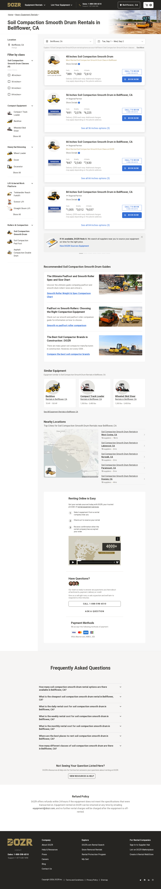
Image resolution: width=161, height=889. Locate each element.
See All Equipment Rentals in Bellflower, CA (61, 412)
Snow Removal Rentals (92, 849)
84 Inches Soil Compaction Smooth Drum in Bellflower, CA (99, 191)
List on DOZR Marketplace (141, 849)
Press (44, 854)
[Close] (142, 237)
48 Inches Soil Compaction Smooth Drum (89, 56)
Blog (44, 864)
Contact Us (47, 869)
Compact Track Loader (92, 397)
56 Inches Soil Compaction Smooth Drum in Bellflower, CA (99, 94)
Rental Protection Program (94, 854)
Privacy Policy (92, 880)
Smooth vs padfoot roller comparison (66, 325)
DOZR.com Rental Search (93, 845)
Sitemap (104, 880)
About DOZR (47, 845)
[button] (21, 65)
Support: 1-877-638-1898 (90, 6)
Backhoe (56, 397)
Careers (45, 859)
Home (10, 14)
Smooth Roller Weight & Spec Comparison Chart (69, 295)
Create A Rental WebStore (141, 854)
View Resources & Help (82, 776)
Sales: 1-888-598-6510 (92, 4)
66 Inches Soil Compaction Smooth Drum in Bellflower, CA (99, 141)
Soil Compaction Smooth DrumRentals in (119, 433)
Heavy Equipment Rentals (26, 14)
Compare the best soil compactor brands (68, 354)
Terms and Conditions (75, 880)
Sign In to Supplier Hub (140, 845)
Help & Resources (50, 849)
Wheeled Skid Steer (125, 397)
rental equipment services (88, 507)
